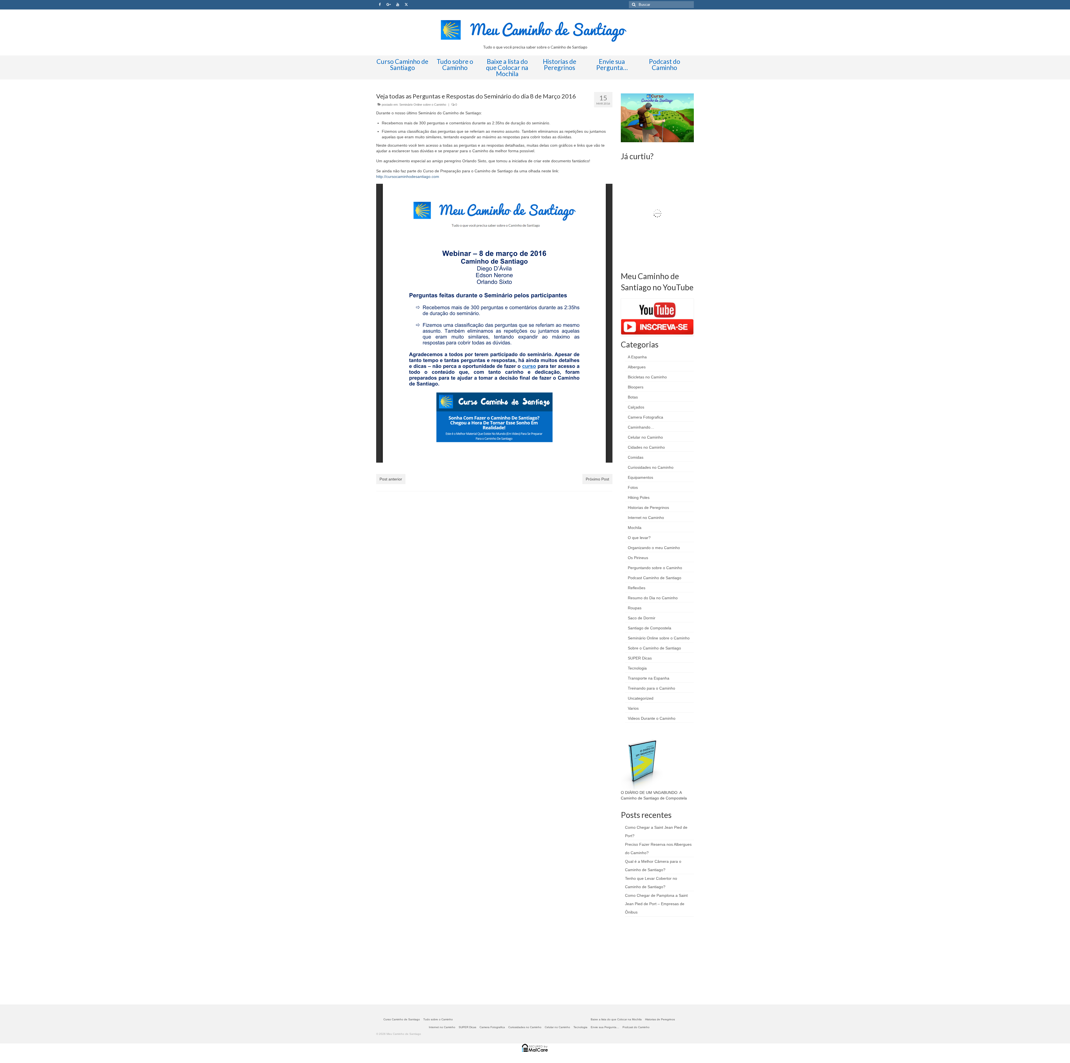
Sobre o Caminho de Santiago (654, 648)
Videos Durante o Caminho (651, 718)
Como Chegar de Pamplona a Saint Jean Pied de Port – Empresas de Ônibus (656, 903)
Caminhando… (641, 427)
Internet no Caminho (646, 517)
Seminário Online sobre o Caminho (422, 104)
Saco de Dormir (641, 618)
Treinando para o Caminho (651, 688)
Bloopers (635, 387)
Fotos (633, 487)
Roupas (634, 608)
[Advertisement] (662, 960)
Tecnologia (637, 668)
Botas (633, 397)
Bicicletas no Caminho (647, 377)
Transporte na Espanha (648, 678)
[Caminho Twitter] (406, 4)
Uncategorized (640, 698)
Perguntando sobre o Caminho (655, 568)
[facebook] (380, 4)
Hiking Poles (639, 497)
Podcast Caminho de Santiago (654, 578)
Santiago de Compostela (649, 628)
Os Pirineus (638, 557)
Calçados (636, 407)
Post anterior (391, 479)
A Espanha (637, 357)
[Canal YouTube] (397, 4)
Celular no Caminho (645, 437)
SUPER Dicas (640, 658)
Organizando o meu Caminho (654, 547)
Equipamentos (640, 477)
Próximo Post (597, 479)
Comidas (635, 457)
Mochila (634, 527)
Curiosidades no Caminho (650, 467)
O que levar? (639, 537)
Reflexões (636, 588)
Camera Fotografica (645, 417)
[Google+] (388, 4)
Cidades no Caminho (646, 447)
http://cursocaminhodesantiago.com (407, 176)
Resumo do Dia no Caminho (653, 598)
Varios (633, 708)
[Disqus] (494, 568)
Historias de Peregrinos (648, 507)
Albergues (637, 367)
